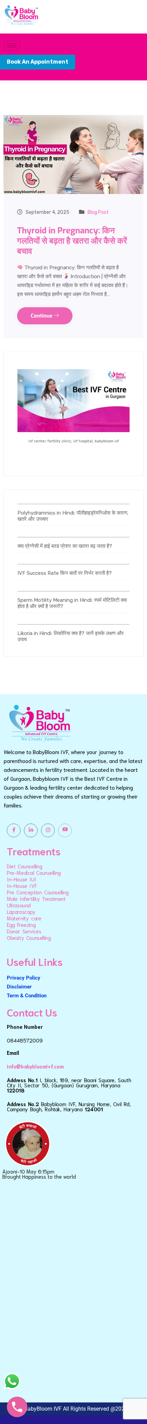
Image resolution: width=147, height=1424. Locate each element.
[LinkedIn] (31, 830)
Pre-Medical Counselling (34, 872)
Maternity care (24, 918)
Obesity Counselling (29, 937)
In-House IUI (21, 879)
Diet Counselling (24, 866)
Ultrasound (19, 905)
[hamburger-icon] (11, 45)
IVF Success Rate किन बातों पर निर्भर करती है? (64, 573)
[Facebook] (14, 830)
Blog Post (98, 212)
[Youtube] (65, 830)
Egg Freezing (21, 924)
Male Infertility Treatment (36, 898)
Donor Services (24, 931)
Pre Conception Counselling (38, 892)
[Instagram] (48, 830)
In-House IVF (22, 885)
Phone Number (25, 1026)
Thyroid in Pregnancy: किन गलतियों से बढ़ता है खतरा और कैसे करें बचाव (72, 241)
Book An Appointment (37, 62)
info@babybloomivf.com (35, 1066)
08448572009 (25, 1040)
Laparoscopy (21, 911)
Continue (42, 315)
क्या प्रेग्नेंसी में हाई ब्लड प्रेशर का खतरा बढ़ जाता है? (64, 546)
